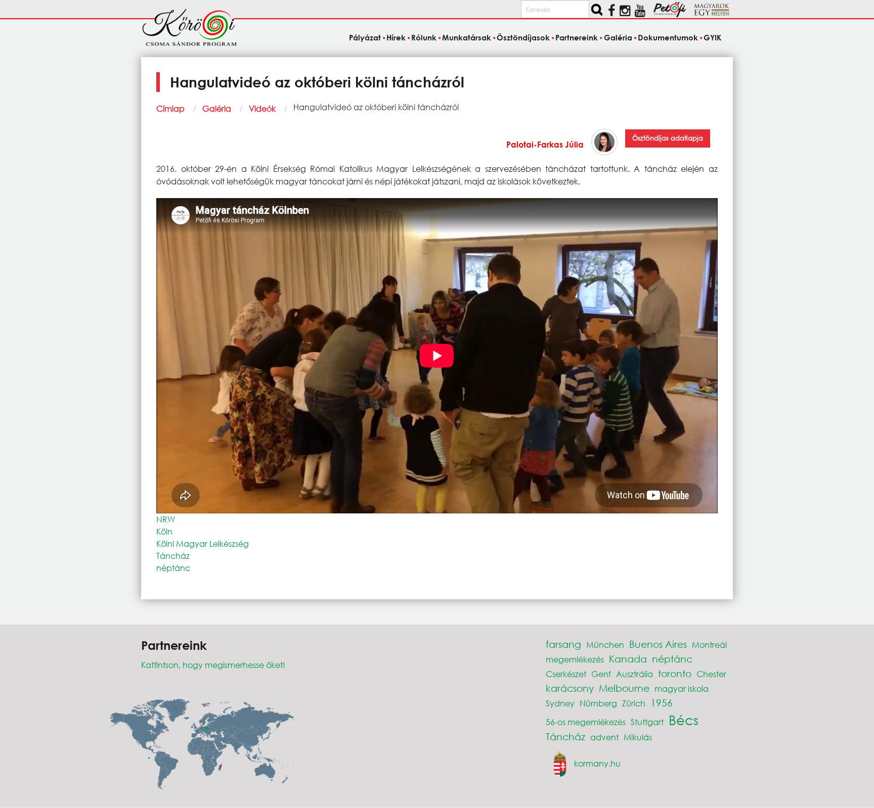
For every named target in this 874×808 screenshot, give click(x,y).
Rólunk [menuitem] (423, 37)
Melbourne (624, 688)
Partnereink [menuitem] (576, 37)
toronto (674, 673)
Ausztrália (634, 674)
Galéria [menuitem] (618, 37)
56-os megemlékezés (586, 722)
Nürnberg (598, 703)
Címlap (170, 108)
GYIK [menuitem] (712, 37)
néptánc (173, 567)
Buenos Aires (658, 644)
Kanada (628, 658)
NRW (165, 519)
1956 (661, 702)
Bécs (683, 719)
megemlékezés (575, 659)
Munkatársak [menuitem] (466, 37)
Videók (262, 108)
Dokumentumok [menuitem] (668, 37)
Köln (164, 531)
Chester (711, 674)
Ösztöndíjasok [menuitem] (523, 37)
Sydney (560, 703)
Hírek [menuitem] (396, 37)
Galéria (216, 108)
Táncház (173, 555)
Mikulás (638, 737)
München (605, 644)
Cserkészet (566, 674)
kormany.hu (597, 763)
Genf (601, 674)
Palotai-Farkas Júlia (545, 144)
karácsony (570, 688)
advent (604, 737)
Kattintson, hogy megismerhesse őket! (213, 664)
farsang (563, 644)
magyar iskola (681, 688)
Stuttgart (647, 722)
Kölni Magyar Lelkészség (202, 543)
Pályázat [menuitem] (364, 37)
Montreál (709, 644)
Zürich (633, 703)
